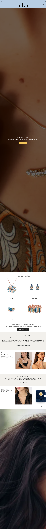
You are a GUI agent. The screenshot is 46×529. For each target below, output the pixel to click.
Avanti (45, 360)
